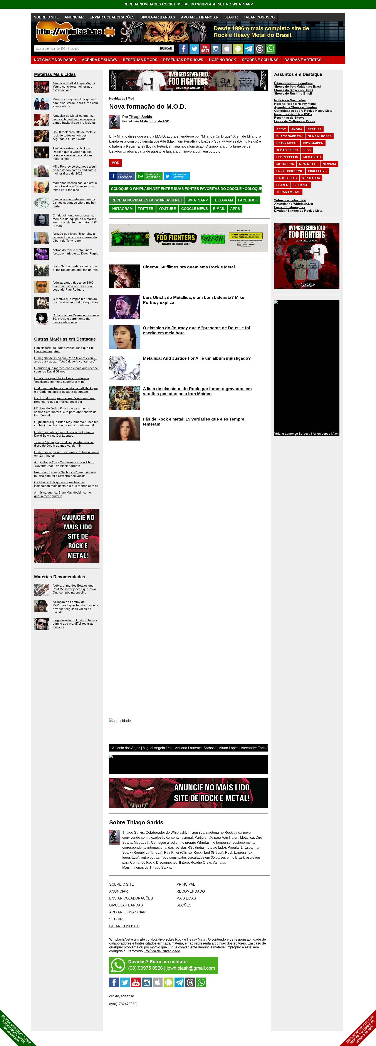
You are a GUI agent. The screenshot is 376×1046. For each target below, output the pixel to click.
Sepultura (311, 178)
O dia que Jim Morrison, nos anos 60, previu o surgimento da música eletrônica (76, 318)
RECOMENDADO (190, 891)
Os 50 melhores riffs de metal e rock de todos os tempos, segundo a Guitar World (74, 135)
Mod (131, 98)
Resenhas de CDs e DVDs (293, 114)
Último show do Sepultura (293, 83)
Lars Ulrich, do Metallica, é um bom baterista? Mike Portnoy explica (193, 300)
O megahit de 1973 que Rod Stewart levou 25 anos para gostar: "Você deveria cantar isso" (65, 359)
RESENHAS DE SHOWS (183, 60)
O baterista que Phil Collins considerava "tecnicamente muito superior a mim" (61, 379)
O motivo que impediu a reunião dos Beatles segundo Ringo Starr (75, 300)
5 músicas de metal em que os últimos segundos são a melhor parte (74, 202)
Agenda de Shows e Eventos (295, 107)
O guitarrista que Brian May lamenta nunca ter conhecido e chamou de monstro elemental (66, 423)
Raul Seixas (286, 178)
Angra (296, 129)
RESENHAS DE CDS (140, 60)
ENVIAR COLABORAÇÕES (112, 17)
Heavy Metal (287, 143)
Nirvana (329, 164)
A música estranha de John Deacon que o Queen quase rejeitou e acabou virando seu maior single (73, 153)
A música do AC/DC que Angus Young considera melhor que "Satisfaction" (74, 86)
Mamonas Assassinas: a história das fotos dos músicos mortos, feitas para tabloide (75, 186)
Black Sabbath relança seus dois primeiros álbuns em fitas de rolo (75, 267)
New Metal (308, 164)
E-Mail (219, 209)
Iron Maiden (313, 143)
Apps (235, 209)
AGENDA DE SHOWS (99, 60)
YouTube (167, 209)
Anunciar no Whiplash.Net (293, 203)
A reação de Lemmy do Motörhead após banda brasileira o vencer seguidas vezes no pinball (75, 607)
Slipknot (301, 185)
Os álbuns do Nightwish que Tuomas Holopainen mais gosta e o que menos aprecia (66, 484)
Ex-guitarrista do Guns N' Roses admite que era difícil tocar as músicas (75, 623)
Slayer (282, 185)
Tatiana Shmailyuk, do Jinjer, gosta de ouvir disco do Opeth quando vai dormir (64, 443)
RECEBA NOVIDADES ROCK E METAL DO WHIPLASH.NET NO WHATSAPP (188, 4)
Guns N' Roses (319, 136)
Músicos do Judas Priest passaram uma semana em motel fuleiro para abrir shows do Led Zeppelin (65, 412)
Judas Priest (287, 150)
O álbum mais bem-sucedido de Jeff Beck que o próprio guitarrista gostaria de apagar (66, 389)
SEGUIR (231, 17)
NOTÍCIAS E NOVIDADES (55, 60)
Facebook (248, 200)
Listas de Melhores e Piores (294, 121)
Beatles (314, 129)
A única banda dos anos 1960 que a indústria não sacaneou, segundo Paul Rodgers (73, 286)
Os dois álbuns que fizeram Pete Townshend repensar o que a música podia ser (65, 399)
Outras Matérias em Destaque (65, 339)
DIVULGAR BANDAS (157, 17)
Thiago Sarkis (140, 117)
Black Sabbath (289, 136)
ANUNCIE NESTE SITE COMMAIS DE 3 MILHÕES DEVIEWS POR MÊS (360, 1030)
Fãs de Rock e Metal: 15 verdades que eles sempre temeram (193, 421)
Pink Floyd (317, 171)
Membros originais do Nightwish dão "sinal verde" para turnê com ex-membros (75, 103)
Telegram (223, 200)
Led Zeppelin (287, 157)
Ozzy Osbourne (289, 171)
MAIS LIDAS (186, 898)
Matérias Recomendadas (59, 576)
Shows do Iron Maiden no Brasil (298, 86)
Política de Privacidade (162, 951)
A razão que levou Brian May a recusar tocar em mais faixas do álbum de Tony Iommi (75, 237)
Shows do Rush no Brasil (293, 93)
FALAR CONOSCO (259, 17)
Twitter (145, 209)
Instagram (122, 209)
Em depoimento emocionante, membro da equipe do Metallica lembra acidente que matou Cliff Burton (75, 221)
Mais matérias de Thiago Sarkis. (147, 867)
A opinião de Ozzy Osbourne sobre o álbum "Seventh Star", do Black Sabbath (64, 464)
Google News (194, 209)
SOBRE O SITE (46, 17)
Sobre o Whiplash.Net (290, 200)
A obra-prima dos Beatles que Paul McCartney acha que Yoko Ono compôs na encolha (74, 589)
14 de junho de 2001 (155, 121)
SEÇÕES (260, 60)
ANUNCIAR (74, 17)
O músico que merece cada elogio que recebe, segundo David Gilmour (66, 369)
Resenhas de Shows (289, 117)
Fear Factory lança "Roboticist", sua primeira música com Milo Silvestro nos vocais (65, 474)
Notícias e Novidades (290, 100)
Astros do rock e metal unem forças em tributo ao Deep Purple (75, 251)
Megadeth (312, 157)
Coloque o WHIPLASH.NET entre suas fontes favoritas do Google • (125, 189)
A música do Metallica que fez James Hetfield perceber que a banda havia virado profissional (74, 119)
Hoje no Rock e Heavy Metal (295, 103)
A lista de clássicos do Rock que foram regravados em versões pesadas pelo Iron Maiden (197, 391)
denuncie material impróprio (219, 947)
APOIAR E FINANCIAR (199, 17)
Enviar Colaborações (289, 207)
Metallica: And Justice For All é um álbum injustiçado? (197, 358)
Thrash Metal (288, 192)
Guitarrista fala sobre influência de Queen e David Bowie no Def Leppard (64, 433)
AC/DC (281, 129)
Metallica (285, 164)
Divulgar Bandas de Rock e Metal (298, 210)
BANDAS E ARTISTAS (302, 60)
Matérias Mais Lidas (55, 74)
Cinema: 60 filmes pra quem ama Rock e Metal (189, 267)
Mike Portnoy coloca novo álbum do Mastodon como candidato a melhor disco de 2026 (75, 170)
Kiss (307, 150)
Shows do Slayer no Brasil (293, 90)
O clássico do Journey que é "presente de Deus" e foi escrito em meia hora (196, 330)
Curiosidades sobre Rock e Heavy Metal (303, 110)
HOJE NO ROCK (222, 60)
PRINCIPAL (185, 884)
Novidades (117, 98)
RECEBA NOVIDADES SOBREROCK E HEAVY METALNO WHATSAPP (16, 1029)
